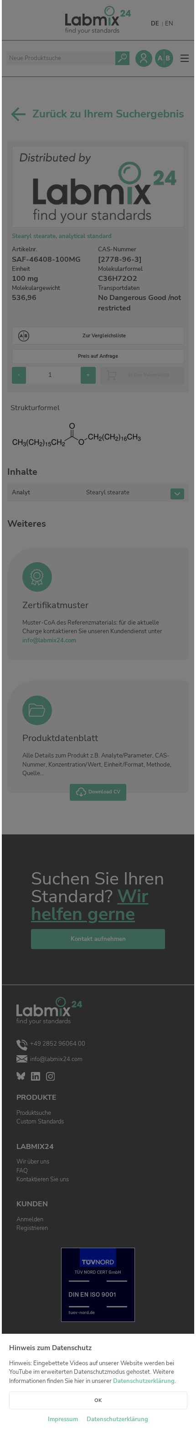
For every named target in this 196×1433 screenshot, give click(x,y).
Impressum (63, 1419)
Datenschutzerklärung (144, 1381)
